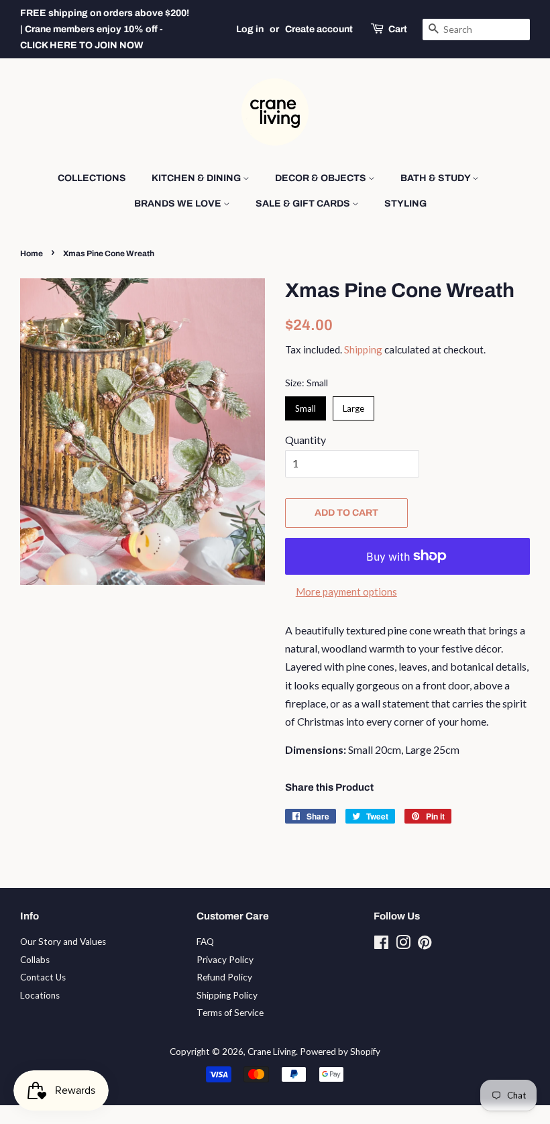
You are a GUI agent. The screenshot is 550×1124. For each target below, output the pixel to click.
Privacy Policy (225, 959)
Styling (405, 204)
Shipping (363, 349)
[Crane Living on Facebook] (381, 945)
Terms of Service (230, 1012)
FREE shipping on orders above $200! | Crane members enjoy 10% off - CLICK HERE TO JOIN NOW (104, 29)
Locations (40, 995)
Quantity (305, 439)
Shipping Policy (227, 995)
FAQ (205, 941)
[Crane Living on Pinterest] (424, 945)
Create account (319, 29)
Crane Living (272, 1051)
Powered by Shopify (340, 1051)
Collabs (35, 959)
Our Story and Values (63, 941)
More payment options (346, 591)
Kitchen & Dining (197, 178)
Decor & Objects (321, 178)
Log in (250, 29)
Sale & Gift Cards (304, 204)
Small (306, 405)
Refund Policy (224, 977)
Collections (92, 178)
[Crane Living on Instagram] (403, 945)
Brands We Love (178, 204)
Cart (397, 29)
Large (354, 405)
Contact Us (43, 977)
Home (31, 253)
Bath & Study (436, 178)
